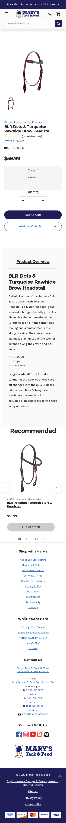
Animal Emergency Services (33, 632)
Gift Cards (33, 591)
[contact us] (50, 14)
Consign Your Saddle (33, 627)
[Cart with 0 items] (58, 14)
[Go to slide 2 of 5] (25, 539)
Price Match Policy (33, 570)
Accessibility (33, 602)
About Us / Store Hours (33, 559)
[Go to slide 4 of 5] (36, 539)
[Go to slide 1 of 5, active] (19, 539)
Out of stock (31, 527)
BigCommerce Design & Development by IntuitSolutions (33, 783)
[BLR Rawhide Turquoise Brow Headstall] (31, 468)
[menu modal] (6, 14)
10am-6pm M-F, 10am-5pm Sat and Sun (33, 682)
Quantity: (33, 192)
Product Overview (33, 261)
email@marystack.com (34, 713)
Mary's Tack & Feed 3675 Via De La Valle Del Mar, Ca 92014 (33, 670)
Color (33, 170)
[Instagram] (26, 734)
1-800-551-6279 (34, 690)
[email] (46, 734)
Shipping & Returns (33, 565)
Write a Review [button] (14, 140)
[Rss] (39, 734)
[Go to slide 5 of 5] (42, 539)
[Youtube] (33, 734)
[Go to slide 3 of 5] (31, 539)
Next (56, 487)
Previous (5, 487)
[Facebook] (19, 734)
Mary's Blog (33, 643)
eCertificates (33, 596)
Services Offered (33, 575)
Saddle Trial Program (33, 581)
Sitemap (33, 607)
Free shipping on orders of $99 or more (33, 4)
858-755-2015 (35, 698)
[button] (60, 777)
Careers (33, 648)
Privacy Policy (33, 586)
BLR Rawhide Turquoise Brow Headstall (29, 504)
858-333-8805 (34, 706)
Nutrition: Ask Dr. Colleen (33, 637)
